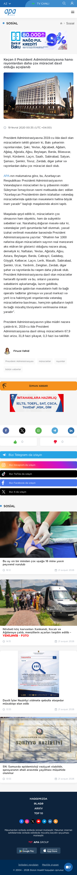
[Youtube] (38, 821)
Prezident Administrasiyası (19, 361)
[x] (33, 821)
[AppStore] (50, 851)
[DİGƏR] (71, 12)
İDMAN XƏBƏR (38, 385)
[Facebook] (21, 821)
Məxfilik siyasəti (50, 864)
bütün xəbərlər (13, 369)
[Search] (64, 3)
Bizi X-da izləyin (17, 492)
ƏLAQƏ (38, 803)
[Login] (72, 3)
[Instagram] (27, 821)
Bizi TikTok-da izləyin (20, 474)
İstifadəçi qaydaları (28, 864)
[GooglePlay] (27, 851)
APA (6, 176)
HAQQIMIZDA (38, 798)
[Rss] (56, 821)
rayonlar (60, 361)
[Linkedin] (50, 821)
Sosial (70, 23)
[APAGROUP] (38, 842)
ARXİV (38, 808)
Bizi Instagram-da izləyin (22, 465)
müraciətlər (45, 361)
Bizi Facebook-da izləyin (22, 483)
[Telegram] (44, 821)
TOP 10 (38, 813)
